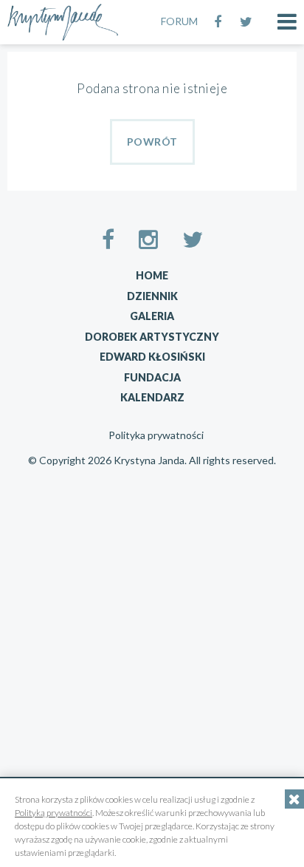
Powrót (152, 141)
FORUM (179, 21)
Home (152, 275)
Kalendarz (152, 397)
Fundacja (152, 377)
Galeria (152, 316)
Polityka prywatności (156, 435)
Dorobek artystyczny (152, 336)
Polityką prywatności (53, 812)
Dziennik (152, 296)
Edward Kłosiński (152, 356)
